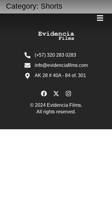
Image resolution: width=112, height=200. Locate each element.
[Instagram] (68, 93)
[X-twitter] (56, 93)
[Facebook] (44, 93)
